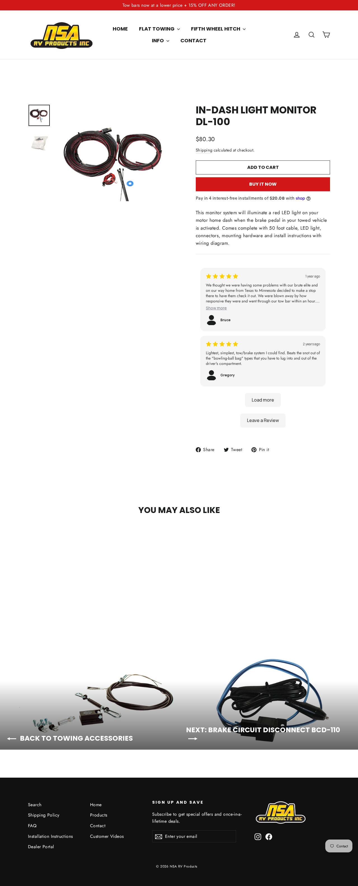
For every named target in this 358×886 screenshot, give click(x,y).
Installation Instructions (50, 836)
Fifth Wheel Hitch (216, 28)
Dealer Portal (41, 846)
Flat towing (157, 28)
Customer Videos (107, 836)
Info (158, 40)
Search (35, 804)
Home (120, 28)
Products (98, 815)
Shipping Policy (43, 815)
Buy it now (263, 184)
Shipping (204, 150)
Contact (193, 40)
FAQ (32, 825)
